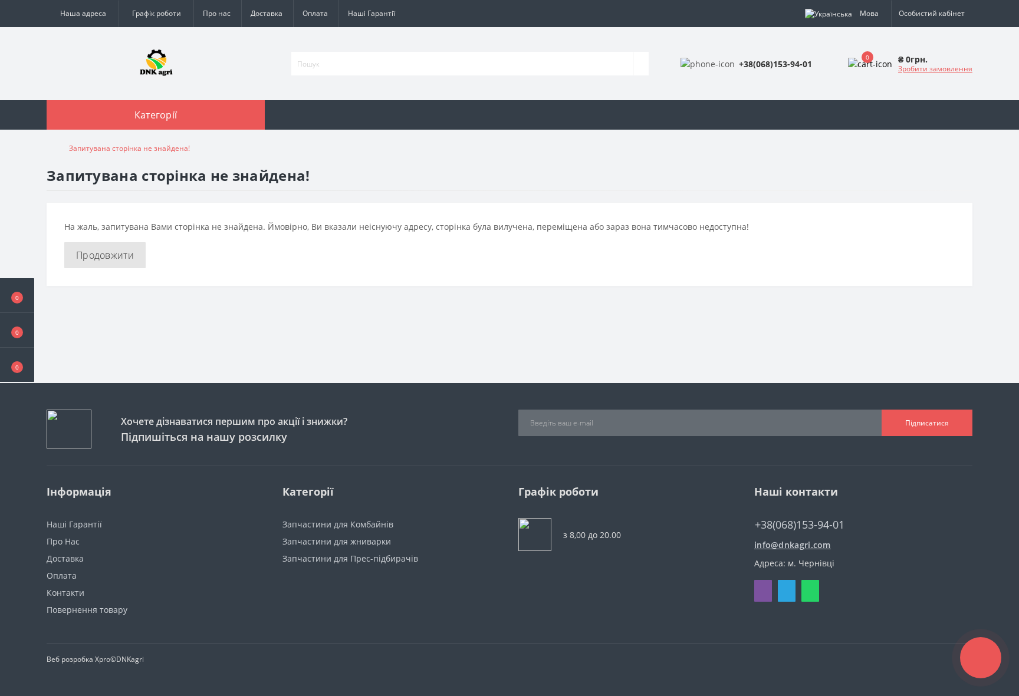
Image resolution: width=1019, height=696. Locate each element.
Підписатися (927, 423)
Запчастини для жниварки (336, 541)
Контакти (65, 592)
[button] (17, 365)
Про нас (217, 13)
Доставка (266, 13)
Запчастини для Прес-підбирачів (350, 558)
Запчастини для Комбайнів (337, 524)
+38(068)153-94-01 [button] (799, 525)
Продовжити (105, 255)
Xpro (102, 659)
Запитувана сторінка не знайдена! (129, 148)
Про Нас (63, 541)
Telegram (787, 591)
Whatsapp (810, 591)
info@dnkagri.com (792, 544)
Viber (763, 591)
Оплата (315, 13)
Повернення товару (87, 609)
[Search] (641, 63)
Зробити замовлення (935, 69)
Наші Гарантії (371, 13)
